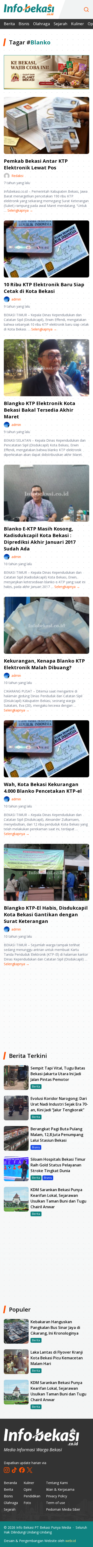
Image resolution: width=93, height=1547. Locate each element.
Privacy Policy (56, 1496)
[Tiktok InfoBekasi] (14, 1470)
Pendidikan (32, 1496)
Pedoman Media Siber (63, 1509)
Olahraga (41, 23)
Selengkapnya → (20, 210)
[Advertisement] (46, 1007)
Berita (9, 23)
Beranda (10, 1482)
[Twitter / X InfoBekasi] (29, 1470)
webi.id (70, 1540)
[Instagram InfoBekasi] (7, 1470)
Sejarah (60, 23)
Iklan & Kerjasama (60, 1489)
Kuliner (77, 23)
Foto (27, 1502)
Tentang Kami (57, 1482)
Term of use (55, 1502)
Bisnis (24, 23)
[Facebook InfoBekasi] (22, 1470)
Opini (27, 1489)
